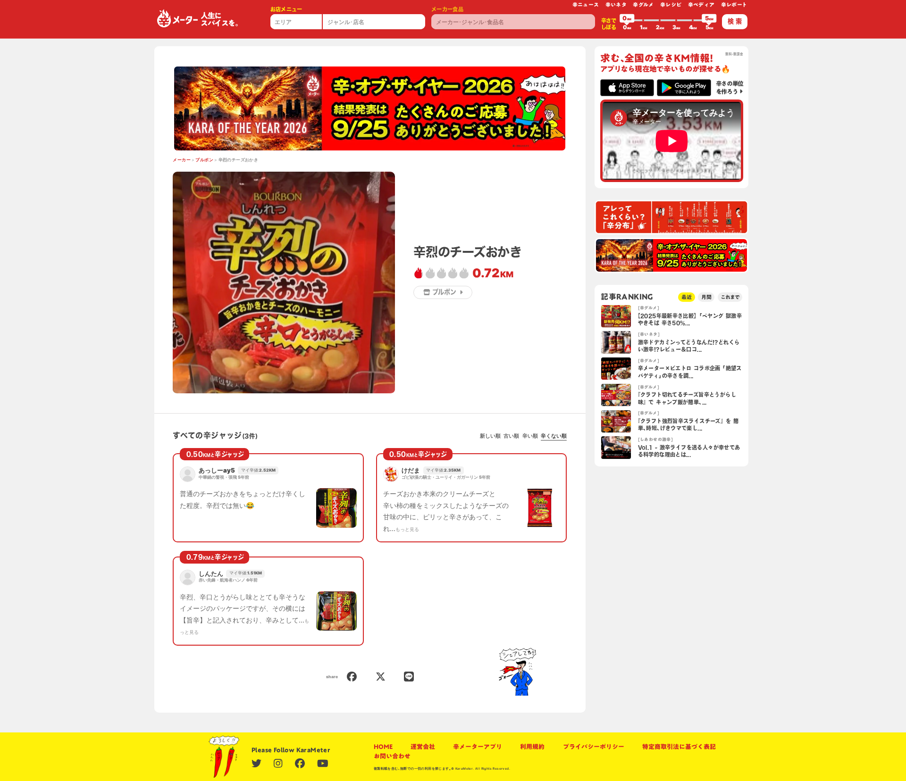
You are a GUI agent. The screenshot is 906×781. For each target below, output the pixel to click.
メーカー (182, 160)
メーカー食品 (447, 9)
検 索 (735, 21)
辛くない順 (554, 435)
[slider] (627, 20)
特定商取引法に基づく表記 (679, 746)
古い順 (511, 435)
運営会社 (423, 746)
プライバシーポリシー (593, 746)
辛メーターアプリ (477, 746)
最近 (686, 296)
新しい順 (490, 435)
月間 (706, 296)
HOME (383, 746)
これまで (730, 296)
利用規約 (532, 746)
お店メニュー (286, 9)
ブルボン (204, 160)
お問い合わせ (392, 756)
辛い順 (530, 435)
